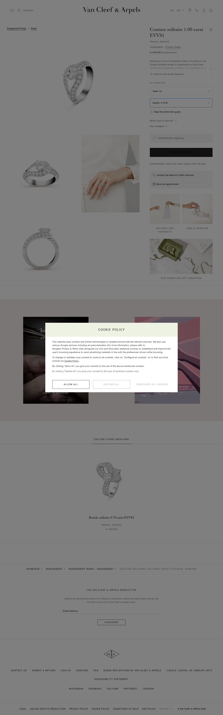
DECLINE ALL (111, 384)
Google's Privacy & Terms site (67, 348)
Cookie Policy (71, 360)
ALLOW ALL (71, 384)
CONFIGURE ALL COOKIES (152, 384)
